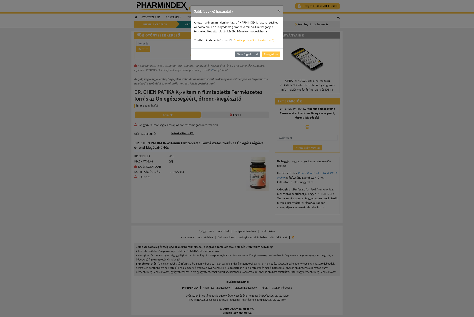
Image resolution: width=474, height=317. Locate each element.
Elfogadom (271, 54)
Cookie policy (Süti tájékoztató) (254, 40)
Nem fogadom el (247, 54)
